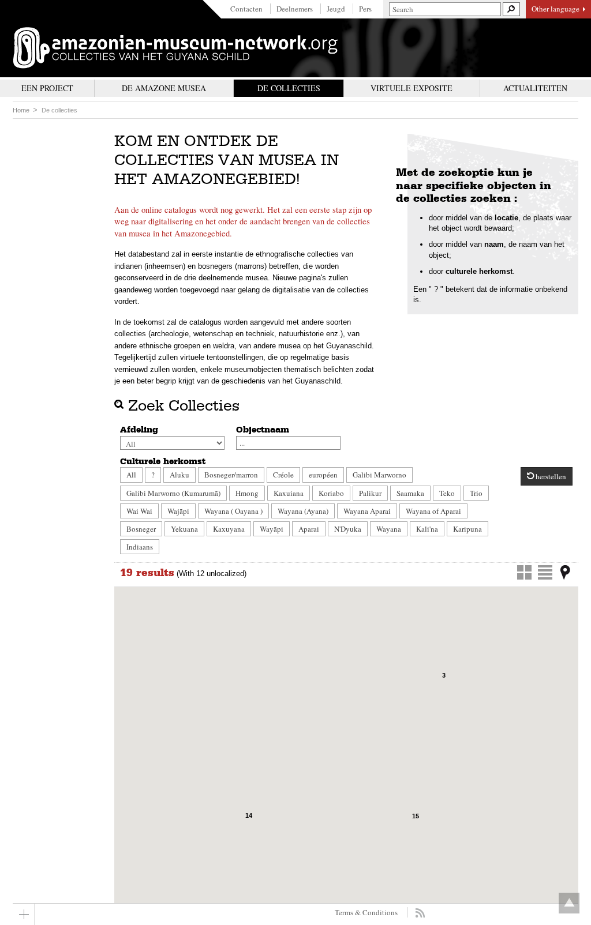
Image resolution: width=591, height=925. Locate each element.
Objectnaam (262, 429)
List (545, 572)
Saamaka (410, 493)
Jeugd (336, 8)
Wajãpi (178, 511)
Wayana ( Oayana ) (233, 511)
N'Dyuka (347, 529)
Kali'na (427, 529)
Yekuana (184, 529)
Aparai (308, 529)
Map (565, 572)
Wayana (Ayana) (303, 511)
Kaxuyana (229, 529)
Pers (365, 8)
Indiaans (139, 547)
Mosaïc (524, 572)
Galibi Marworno (379, 474)
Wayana (388, 529)
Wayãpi (271, 529)
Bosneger (141, 529)
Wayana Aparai (367, 511)
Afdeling (139, 429)
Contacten (246, 8)
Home (21, 110)
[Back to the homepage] (175, 48)
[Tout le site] (24, 914)
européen (323, 474)
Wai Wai (139, 511)
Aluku (179, 474)
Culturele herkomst (162, 461)
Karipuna (467, 529)
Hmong (247, 493)
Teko (447, 493)
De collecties (59, 110)
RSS (420, 913)
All (131, 474)
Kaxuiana (289, 493)
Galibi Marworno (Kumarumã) (173, 493)
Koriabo (331, 493)
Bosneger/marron (231, 474)
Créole (283, 474)
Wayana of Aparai (433, 511)
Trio (476, 493)
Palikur (370, 493)
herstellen (550, 476)
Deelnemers (294, 8)
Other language (555, 8)
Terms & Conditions (366, 912)
